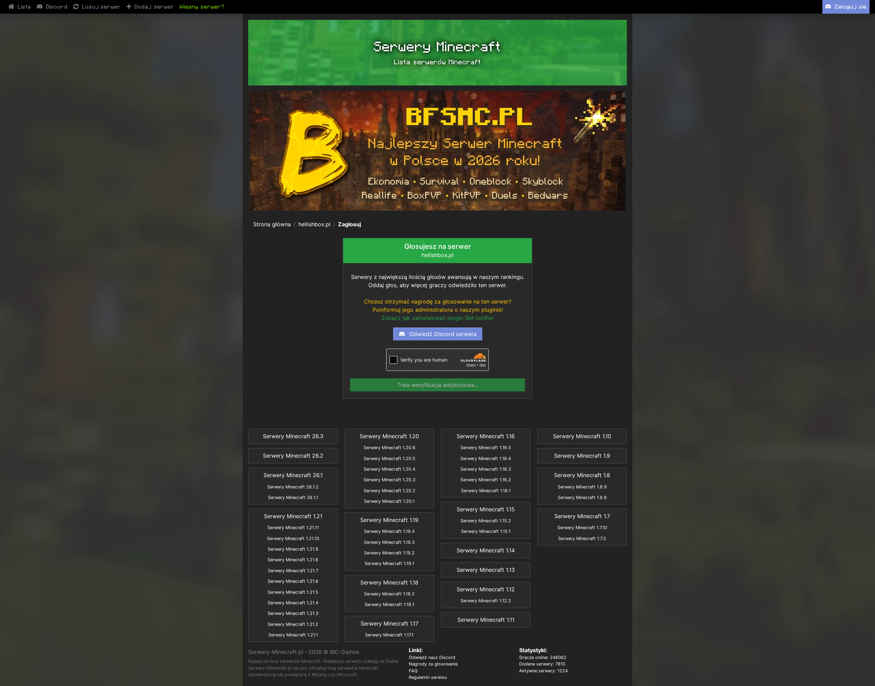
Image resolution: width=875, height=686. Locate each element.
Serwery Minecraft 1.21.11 (293, 527)
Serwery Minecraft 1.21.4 (293, 602)
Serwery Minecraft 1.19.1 (389, 563)
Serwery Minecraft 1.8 (582, 475)
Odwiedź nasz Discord (432, 657)
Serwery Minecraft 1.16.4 (485, 458)
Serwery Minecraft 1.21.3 (293, 613)
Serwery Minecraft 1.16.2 (485, 479)
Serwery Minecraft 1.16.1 (486, 490)
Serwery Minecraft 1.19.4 (389, 531)
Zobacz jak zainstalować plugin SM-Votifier (437, 317)
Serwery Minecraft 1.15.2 (485, 520)
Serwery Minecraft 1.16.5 (485, 447)
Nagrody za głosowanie (433, 664)
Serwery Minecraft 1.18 (389, 582)
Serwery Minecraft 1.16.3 (485, 469)
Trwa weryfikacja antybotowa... (437, 384)
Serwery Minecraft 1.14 (486, 550)
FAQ (413, 670)
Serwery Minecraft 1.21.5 (293, 592)
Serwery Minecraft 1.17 (389, 623)
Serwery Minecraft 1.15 (486, 509)
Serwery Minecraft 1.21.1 (293, 634)
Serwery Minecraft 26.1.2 (293, 486)
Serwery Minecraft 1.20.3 (389, 479)
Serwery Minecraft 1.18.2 (389, 593)
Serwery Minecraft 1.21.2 (293, 624)
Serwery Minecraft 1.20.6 (389, 447)
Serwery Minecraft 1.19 (389, 519)
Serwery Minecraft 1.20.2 (389, 490)
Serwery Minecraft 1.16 (486, 436)
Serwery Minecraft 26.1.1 (293, 497)
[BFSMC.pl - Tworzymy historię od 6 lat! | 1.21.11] (437, 151)
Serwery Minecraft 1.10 (582, 436)
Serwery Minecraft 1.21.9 (293, 549)
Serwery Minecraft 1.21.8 (293, 559)
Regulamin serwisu (428, 677)
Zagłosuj (349, 224)
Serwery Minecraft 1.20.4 (389, 469)
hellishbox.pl (314, 224)
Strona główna (272, 224)
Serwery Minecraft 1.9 (582, 455)
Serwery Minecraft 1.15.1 (486, 531)
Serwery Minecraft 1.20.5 (389, 458)
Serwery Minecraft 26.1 (293, 475)
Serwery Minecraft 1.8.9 (582, 486)
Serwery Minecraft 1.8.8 (582, 497)
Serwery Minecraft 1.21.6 (293, 581)
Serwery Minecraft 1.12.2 (485, 600)
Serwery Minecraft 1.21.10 (293, 538)
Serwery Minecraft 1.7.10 (582, 527)
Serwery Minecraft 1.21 (293, 516)
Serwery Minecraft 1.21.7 (293, 570)
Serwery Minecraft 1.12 (486, 589)
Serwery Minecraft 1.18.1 (389, 604)
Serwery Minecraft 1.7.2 (582, 538)
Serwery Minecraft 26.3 (293, 436)
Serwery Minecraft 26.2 (293, 455)
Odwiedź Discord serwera (442, 334)
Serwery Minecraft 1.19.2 (389, 552)
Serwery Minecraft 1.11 (485, 619)
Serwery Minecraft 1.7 (582, 516)
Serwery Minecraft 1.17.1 (389, 634)
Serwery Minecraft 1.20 (389, 436)
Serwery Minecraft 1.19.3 (389, 542)
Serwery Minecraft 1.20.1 (389, 501)
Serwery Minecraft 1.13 (486, 569)
